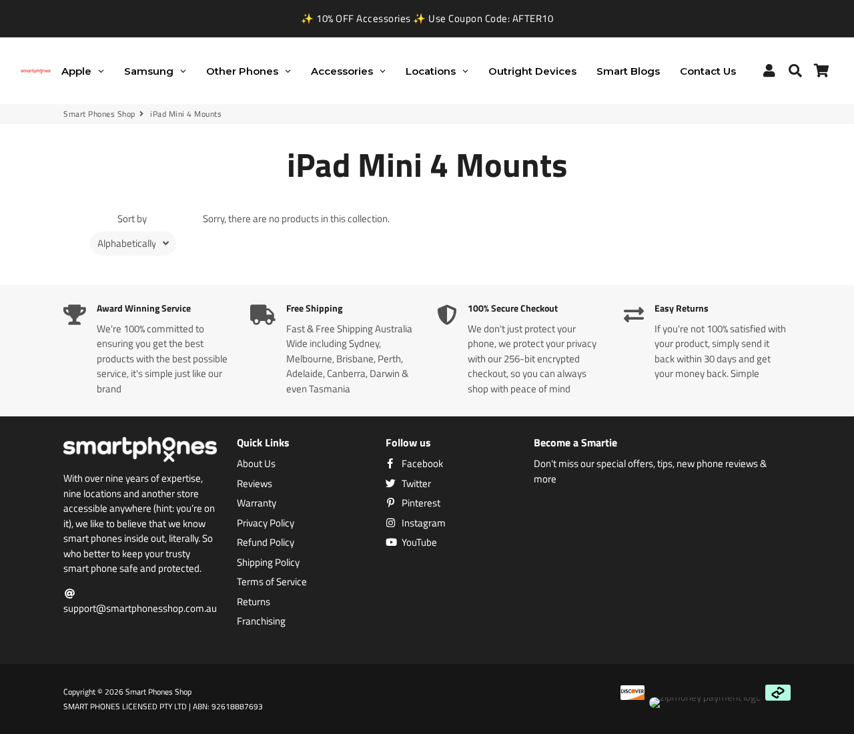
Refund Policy (265, 542)
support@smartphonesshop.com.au (140, 608)
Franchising (261, 621)
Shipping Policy (268, 562)
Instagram (423, 523)
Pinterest (420, 503)
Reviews (254, 483)
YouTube (418, 542)
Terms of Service (272, 582)
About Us (256, 463)
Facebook (421, 463)
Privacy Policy (265, 523)
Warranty (256, 503)
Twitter (415, 483)
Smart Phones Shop (99, 114)
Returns (253, 602)
